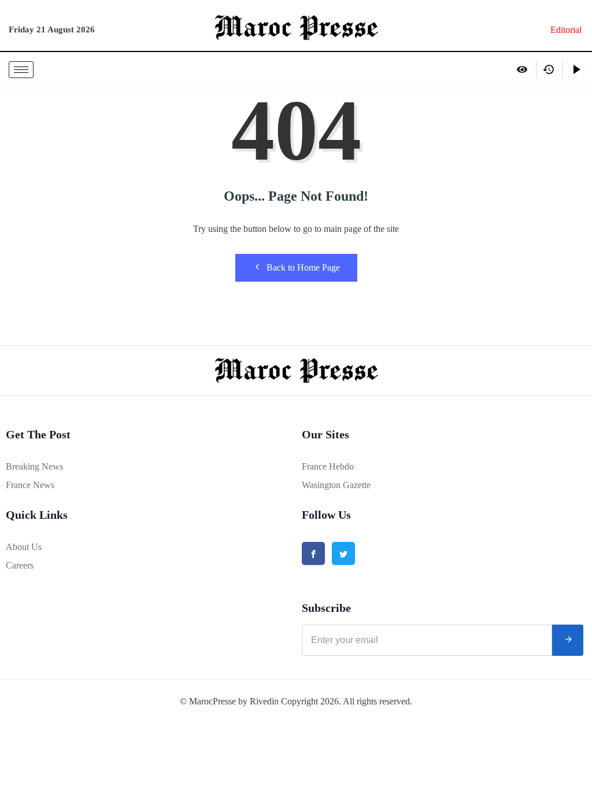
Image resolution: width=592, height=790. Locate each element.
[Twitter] (343, 553)
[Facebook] (313, 553)
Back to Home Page (303, 267)
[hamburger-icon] (21, 69)
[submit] (567, 640)
